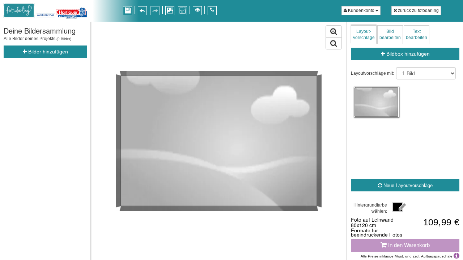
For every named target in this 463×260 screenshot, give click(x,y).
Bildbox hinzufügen (407, 54)
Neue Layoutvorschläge (407, 185)
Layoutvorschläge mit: (372, 73)
